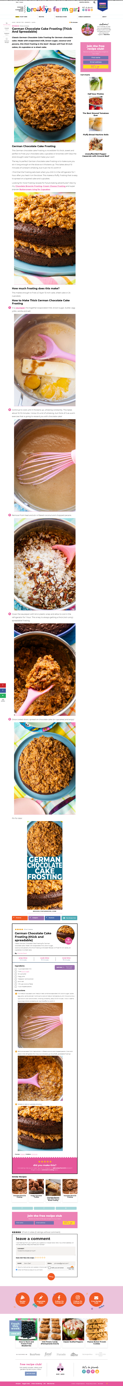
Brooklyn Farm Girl (53, 9)
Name (19, 1263)
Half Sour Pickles (96, 94)
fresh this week (15, 1328)
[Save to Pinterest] (22, 1208)
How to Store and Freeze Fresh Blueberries (26, 1344)
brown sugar (25, 971)
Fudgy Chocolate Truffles (36, 1196)
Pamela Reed (6, 24)
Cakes (33, 22)
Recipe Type (20, 22)
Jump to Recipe (7, 41)
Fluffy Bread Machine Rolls (96, 135)
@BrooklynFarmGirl (59, 1168)
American (34, 1154)
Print (68, 942)
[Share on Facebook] (44, 1208)
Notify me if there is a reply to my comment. (30, 1270)
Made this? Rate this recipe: (25, 1258)
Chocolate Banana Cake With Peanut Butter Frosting (53, 1199)
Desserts (27, 22)
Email (50, 1263)
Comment (21, 1248)
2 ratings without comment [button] (47, 1232)
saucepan (20, 308)
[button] (12, 26)
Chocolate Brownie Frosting (28, 186)
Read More (107, 34)
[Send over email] (66, 1208)
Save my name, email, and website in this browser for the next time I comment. (41, 1267)
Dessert (22, 1154)
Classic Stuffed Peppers (73, 1342)
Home (13, 22)
